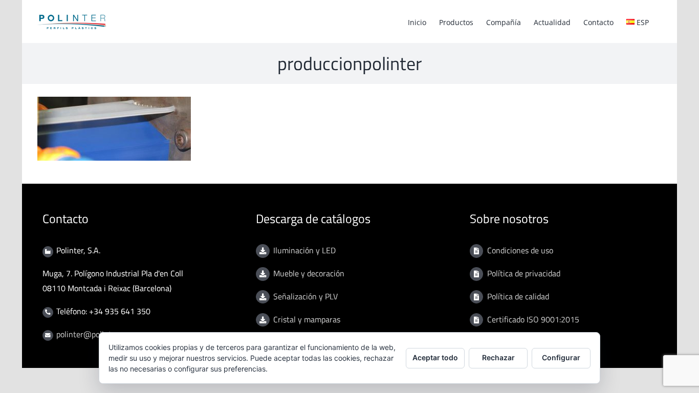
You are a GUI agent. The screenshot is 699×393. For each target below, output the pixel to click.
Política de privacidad (523, 273)
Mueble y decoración (308, 273)
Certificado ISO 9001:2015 (533, 319)
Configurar (561, 357)
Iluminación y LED (304, 250)
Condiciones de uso (520, 250)
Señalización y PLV (305, 296)
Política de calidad (518, 296)
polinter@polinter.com (95, 334)
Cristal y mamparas (306, 319)
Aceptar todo (435, 357)
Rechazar (498, 357)
